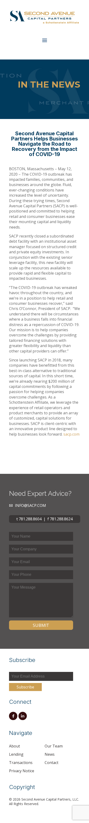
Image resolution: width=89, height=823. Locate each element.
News (50, 754)
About (14, 746)
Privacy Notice (21, 770)
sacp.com (71, 434)
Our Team (54, 746)
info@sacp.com (30, 505)
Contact (51, 762)
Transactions (21, 762)
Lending (16, 754)
